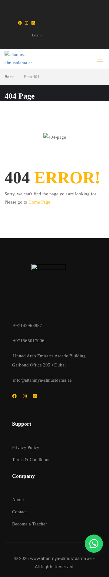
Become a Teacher (29, 523)
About (18, 499)
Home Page (39, 202)
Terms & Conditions (31, 459)
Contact (19, 511)
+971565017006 (29, 340)
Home (9, 76)
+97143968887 (27, 325)
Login (37, 35)
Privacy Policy (25, 447)
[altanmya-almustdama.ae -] (24, 59)
